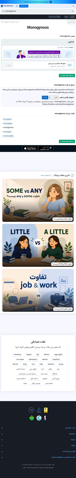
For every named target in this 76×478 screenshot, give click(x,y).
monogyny (7, 131)
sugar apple (58, 354)
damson (45, 359)
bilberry (46, 354)
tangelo (29, 354)
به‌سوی (45, 378)
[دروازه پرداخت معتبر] (46, 410)
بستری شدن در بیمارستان (27, 374)
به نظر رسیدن (21, 378)
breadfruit (56, 359)
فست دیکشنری (32, 465)
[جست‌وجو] (3, 11)
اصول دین (33, 369)
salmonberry (33, 359)
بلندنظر (55, 374)
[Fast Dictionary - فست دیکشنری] (7, 6)
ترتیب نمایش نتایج (53, 16)
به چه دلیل (34, 378)
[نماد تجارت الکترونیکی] (39, 410)
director (15, 364)
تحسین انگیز (36, 383)
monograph (7, 123)
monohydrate (8, 135)
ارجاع (66, 17)
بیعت (25, 383)
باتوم (50, 369)
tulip (41, 364)
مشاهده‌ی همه (46, 175)
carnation (51, 364)
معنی (72, 17)
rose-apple (20, 359)
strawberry (17, 354)
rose (33, 364)
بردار (58, 369)
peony (61, 364)
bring (25, 364)
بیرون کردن (55, 378)
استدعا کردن (20, 369)
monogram (7, 119)
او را (42, 369)
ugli (38, 354)
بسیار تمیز (44, 374)
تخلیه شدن (49, 383)
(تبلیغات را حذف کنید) (63, 47)
